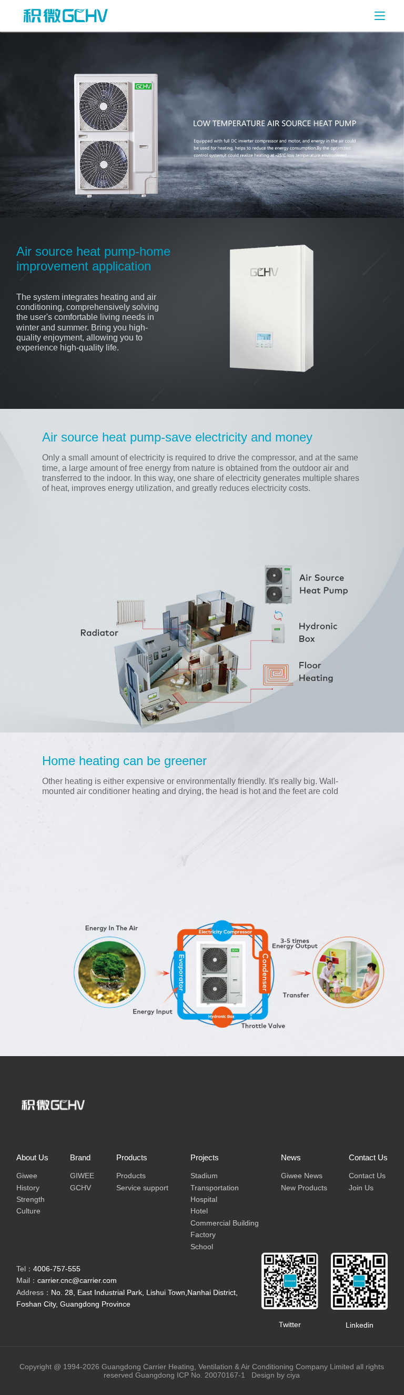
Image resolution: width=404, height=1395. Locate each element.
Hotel (199, 1211)
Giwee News (301, 1175)
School (201, 1246)
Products (131, 1175)
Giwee (26, 1175)
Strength (30, 1199)
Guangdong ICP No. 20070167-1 (192, 1375)
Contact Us (367, 1175)
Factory (203, 1234)
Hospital (203, 1199)
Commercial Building (224, 1223)
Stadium (204, 1175)
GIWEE (82, 1175)
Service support (142, 1187)
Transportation (214, 1187)
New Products (304, 1187)
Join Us (361, 1187)
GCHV (80, 1187)
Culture (28, 1211)
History (27, 1187)
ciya (293, 1375)
